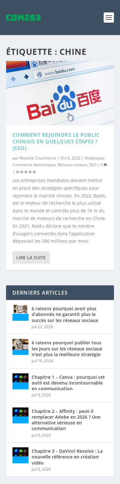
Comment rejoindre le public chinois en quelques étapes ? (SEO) (56, 141)
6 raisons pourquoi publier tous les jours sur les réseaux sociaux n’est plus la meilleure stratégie (67, 348)
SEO (92, 164)
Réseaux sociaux (72, 164)
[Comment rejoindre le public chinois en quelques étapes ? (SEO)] (60, 93)
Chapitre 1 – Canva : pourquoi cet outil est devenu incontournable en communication (68, 383)
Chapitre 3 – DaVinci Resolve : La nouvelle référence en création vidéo (67, 457)
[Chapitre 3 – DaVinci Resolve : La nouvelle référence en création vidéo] (20, 455)
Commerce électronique (34, 164)
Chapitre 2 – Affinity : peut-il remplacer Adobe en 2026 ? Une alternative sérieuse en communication (66, 420)
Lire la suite (31, 257)
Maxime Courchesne (38, 158)
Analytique (94, 158)
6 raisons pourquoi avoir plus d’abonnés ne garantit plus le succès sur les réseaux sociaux (65, 314)
